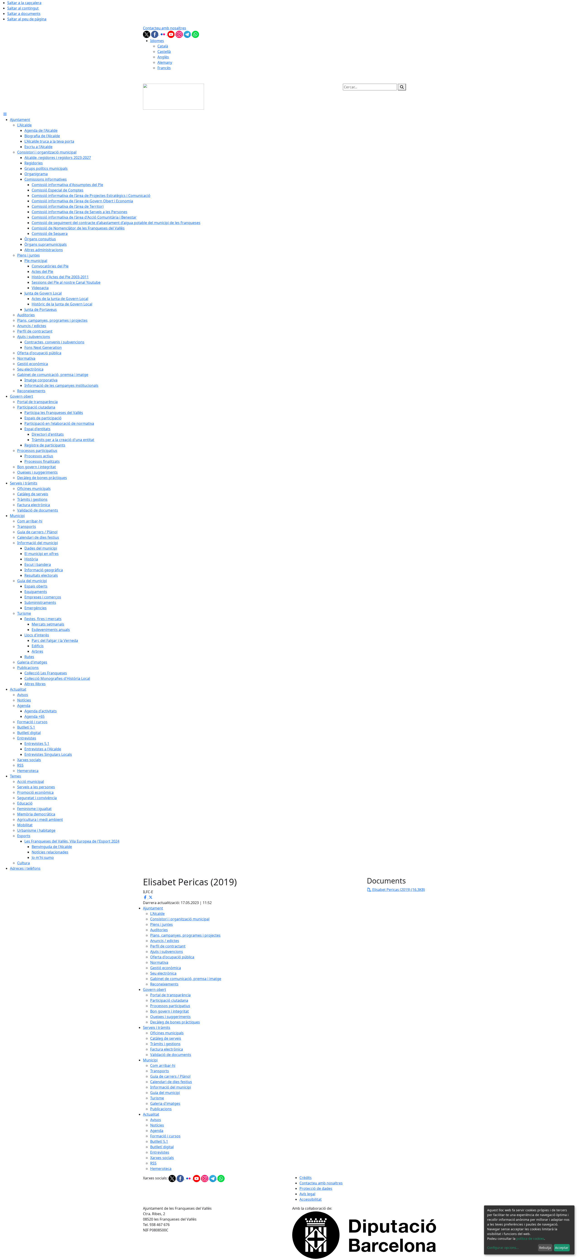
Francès (164, 67)
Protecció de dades (315, 1188)
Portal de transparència (170, 994)
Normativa (159, 962)
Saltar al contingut (23, 8)
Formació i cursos (165, 1136)
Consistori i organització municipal (179, 918)
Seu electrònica (163, 973)
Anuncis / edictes (164, 940)
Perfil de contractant (167, 946)
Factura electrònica (166, 1049)
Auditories (159, 929)
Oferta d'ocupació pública (172, 956)
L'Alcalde (157, 913)
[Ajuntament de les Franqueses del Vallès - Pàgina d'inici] (173, 96)
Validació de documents (170, 1054)
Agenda (156, 1130)
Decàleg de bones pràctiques (175, 1022)
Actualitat (151, 1114)
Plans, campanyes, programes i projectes (185, 935)
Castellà (164, 51)
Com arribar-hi (162, 1065)
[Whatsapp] (195, 33)
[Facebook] (155, 33)
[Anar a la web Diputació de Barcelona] (364, 1234)
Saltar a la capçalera (24, 2)
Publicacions (161, 1108)
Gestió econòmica (165, 967)
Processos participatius (170, 1005)
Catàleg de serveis (165, 1038)
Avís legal (307, 1193)
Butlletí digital (162, 1146)
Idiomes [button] (157, 40)
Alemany (164, 62)
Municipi (150, 1060)
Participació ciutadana (169, 1000)
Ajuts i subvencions (166, 951)
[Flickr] (163, 33)
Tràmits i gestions (165, 1043)
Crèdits (305, 1177)
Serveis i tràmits (156, 1027)
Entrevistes (159, 1152)
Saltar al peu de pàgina (26, 19)
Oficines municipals (167, 1032)
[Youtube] (171, 33)
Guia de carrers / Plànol (170, 1076)
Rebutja (545, 1247)
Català (162, 46)
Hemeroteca (160, 1168)
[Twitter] (147, 33)
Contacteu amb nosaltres (164, 28)
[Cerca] (402, 87)
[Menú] (5, 114)
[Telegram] (188, 33)
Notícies (157, 1125)
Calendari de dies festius (171, 1081)
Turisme (157, 1098)
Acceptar (561, 1247)
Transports (159, 1070)
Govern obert (154, 989)
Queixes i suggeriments (170, 1016)
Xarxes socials (162, 1157)
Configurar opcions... (503, 1247)
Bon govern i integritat (169, 1011)
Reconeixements (164, 984)
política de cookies (530, 1238)
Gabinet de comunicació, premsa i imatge (185, 978)
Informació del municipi (170, 1087)
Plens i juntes (161, 924)
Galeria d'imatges (165, 1103)
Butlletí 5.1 (159, 1141)
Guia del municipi (165, 1092)
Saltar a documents (23, 13)
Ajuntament (153, 908)
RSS (153, 1163)
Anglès (163, 56)
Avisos (155, 1119)
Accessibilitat (310, 1199)
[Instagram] (180, 33)
